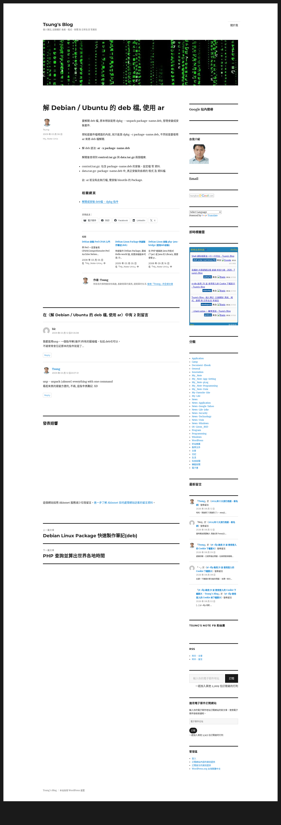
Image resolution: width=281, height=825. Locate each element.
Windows (197, 437)
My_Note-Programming (205, 385)
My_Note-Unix (50, 138)
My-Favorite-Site (201, 392)
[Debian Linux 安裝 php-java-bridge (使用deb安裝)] (165, 254)
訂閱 (231, 678)
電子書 (195, 467)
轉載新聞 (196, 464)
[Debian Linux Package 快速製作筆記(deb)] (132, 254)
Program (196, 430)
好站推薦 (196, 444)
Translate (213, 215)
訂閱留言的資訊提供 (201, 765)
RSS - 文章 (197, 655)
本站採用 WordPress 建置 (72, 790)
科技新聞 (196, 461)
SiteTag (234, 249)
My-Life (196, 396)
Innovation (197, 372)
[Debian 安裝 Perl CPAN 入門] (98, 252)
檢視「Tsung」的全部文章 (160, 284)
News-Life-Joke (200, 409)
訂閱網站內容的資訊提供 (203, 762)
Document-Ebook (201, 365)
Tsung (46, 129)
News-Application (201, 403)
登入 (194, 758)
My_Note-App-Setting (204, 379)
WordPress (197, 440)
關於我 (234, 25)
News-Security (199, 413)
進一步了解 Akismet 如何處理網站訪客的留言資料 (123, 502)
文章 (194, 450)
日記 (194, 454)
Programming (199, 433)
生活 (194, 457)
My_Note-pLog (200, 382)
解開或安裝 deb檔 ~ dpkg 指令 (100, 201)
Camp (195, 362)
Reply (47, 355)
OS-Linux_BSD (200, 426)
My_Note (197, 375)
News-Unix (198, 420)
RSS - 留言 (197, 659)
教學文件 (196, 447)
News (195, 399)
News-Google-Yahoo (203, 406)
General (196, 368)
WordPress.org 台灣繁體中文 (206, 768)
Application (198, 358)
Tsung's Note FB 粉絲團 (207, 625)
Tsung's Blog (58, 24)
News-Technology (201, 416)
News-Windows (200, 423)
